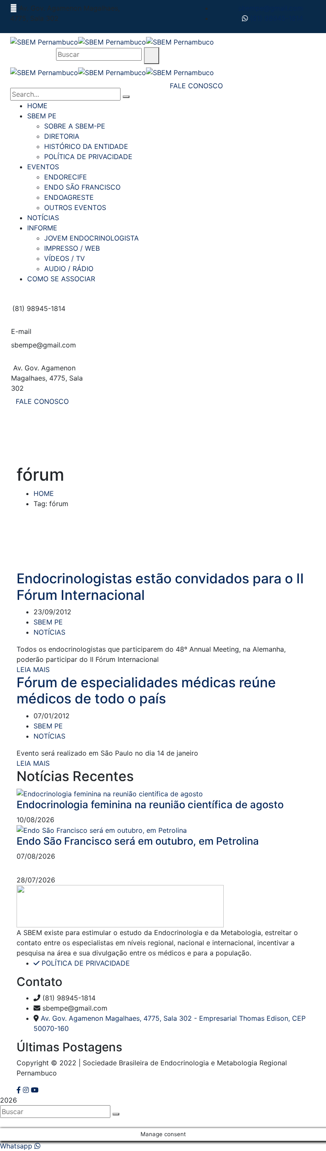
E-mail (21, 331)
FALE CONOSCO (42, 401)
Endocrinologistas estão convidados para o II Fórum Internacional (160, 586)
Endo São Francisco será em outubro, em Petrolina (138, 841)
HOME (44, 493)
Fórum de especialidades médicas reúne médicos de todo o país (146, 690)
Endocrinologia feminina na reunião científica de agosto (150, 804)
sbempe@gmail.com (270, 8)
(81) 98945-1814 (275, 18)
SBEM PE (48, 622)
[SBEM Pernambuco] (44, 41)
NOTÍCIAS (49, 632)
